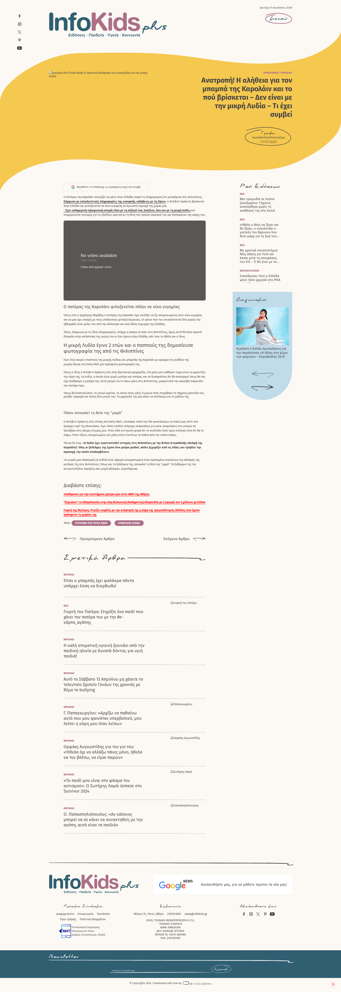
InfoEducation (249, 270)
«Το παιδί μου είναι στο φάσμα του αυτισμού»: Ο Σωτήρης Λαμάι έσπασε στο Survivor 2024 (103, 786)
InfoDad (287, 72)
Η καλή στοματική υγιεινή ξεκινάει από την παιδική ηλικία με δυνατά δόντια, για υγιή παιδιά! (104, 651)
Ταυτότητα (103, 914)
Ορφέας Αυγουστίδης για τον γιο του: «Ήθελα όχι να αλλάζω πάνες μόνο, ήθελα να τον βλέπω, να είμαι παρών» (103, 752)
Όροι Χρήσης (68, 919)
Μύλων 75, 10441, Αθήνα (149, 914)
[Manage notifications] (333, 984)
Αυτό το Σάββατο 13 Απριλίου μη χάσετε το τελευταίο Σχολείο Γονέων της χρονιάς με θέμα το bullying (103, 684)
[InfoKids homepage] (108, 24)
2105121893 (174, 914)
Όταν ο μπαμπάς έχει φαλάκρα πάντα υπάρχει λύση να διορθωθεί (99, 583)
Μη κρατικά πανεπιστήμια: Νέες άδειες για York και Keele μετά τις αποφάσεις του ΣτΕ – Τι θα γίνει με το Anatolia (259, 256)
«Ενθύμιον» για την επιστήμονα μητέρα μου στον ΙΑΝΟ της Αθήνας (107, 494)
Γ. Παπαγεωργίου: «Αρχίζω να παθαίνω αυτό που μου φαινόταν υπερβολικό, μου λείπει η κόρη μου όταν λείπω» (103, 718)
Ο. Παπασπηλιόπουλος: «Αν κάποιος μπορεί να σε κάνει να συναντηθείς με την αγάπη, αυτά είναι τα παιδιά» (103, 819)
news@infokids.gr (196, 914)
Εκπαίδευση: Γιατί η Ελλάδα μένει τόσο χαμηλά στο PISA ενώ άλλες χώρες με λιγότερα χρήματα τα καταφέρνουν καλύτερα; (261, 281)
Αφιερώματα (271, 72)
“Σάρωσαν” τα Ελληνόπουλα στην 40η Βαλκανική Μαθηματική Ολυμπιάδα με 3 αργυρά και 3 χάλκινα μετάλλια (134, 502)
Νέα (66, 605)
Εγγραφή (221, 969)
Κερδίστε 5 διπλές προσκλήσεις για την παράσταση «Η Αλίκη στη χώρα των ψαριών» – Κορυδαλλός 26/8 (262, 353)
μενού (279, 18)
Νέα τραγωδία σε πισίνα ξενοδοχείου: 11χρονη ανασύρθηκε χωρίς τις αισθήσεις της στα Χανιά (257, 204)
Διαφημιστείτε (65, 914)
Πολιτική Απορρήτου (93, 919)
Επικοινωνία (85, 914)
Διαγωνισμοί (251, 299)
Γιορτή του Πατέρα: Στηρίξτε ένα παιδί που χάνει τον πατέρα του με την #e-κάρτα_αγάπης (103, 617)
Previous (262, 374)
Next (262, 388)
